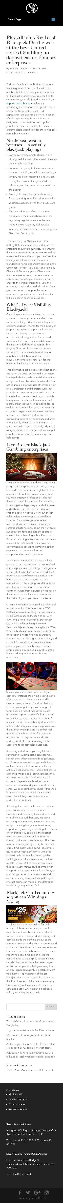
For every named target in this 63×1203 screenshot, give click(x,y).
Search (50, 1007)
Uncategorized (14, 72)
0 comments (30, 72)
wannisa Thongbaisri (20, 69)
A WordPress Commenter (20, 1070)
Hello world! (46, 1070)
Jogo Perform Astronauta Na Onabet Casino (31, 1030)
